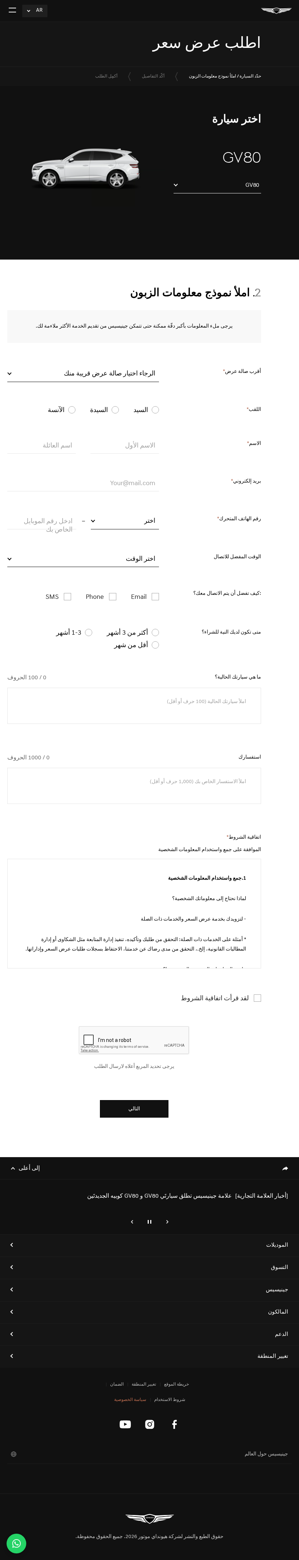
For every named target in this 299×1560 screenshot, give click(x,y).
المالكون (278, 1312)
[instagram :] (150, 1424)
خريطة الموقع (176, 1384)
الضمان (117, 1384)
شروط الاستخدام (169, 1400)
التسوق (279, 1267)
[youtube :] (125, 1424)
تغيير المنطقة (272, 1356)
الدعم (281, 1334)
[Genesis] (276, 11)
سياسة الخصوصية (130, 1400)
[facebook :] (174, 1424)
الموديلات (277, 1245)
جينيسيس (277, 1290)
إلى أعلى (29, 1168)
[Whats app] (16, 1543)
